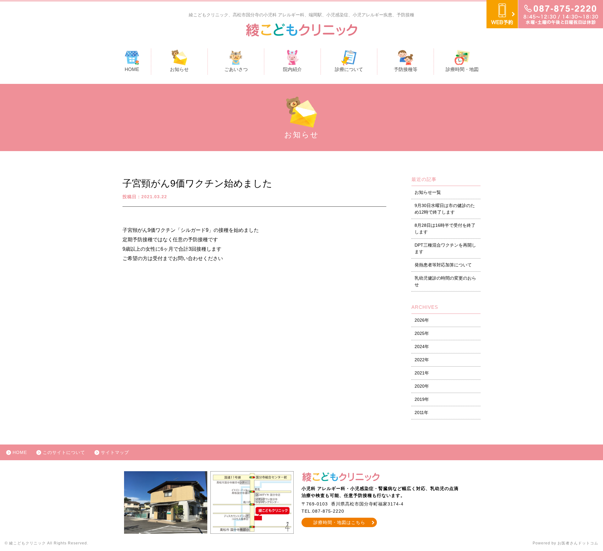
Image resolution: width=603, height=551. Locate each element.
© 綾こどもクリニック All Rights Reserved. (46, 543)
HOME (132, 69)
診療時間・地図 (462, 69)
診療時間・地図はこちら (339, 522)
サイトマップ (115, 452)
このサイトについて (64, 452)
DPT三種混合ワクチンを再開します (445, 248)
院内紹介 (292, 69)
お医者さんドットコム (577, 543)
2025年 (422, 333)
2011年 (421, 412)
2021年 (422, 372)
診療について (349, 69)
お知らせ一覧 (428, 192)
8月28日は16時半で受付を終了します (445, 228)
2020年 (422, 386)
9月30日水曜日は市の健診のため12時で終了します (445, 209)
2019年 (422, 399)
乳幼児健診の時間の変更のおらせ (445, 281)
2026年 (422, 320)
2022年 (422, 359)
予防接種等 (405, 69)
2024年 (422, 346)
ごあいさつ (236, 69)
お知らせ (179, 69)
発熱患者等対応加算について (443, 264)
